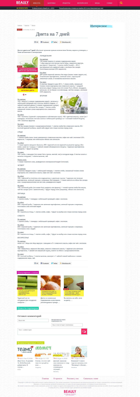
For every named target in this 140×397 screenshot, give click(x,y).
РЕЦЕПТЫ (66, 3)
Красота (27, 25)
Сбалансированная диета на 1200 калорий (28, 70)
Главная (20, 25)
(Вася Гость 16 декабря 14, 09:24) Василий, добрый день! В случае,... (25, 364)
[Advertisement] (70, 16)
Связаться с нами (91, 378)
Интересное (57, 355)
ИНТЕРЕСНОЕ (82, 3)
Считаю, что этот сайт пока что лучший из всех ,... (42, 363)
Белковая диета (27, 90)
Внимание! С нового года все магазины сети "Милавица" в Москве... (79, 363)
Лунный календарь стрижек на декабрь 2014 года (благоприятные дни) (81, 8)
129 (20, 358)
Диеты (33, 25)
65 (56, 358)
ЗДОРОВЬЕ (51, 3)
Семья (20, 355)
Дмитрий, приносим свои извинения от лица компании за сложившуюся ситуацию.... (61, 365)
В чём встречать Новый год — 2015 (43, 8)
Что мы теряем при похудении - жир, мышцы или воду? (73, 293)
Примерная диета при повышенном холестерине (49, 293)
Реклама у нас (73, 378)
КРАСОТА (36, 3)
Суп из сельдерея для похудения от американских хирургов (27, 293)
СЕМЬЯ (109, 3)
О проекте (57, 378)
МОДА (97, 3)
